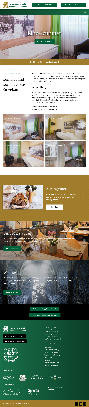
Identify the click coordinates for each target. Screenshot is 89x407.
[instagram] (84, 404)
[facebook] (76, 404)
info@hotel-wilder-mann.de (52, 339)
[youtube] (80, 404)
